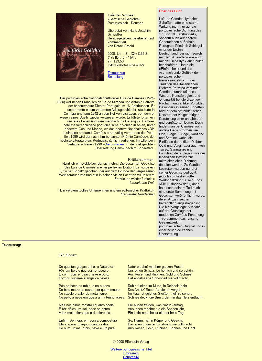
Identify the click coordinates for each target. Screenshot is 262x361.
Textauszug (116, 73)
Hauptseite (131, 357)
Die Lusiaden (114, 144)
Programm (131, 353)
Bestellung (115, 77)
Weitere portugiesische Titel (131, 349)
